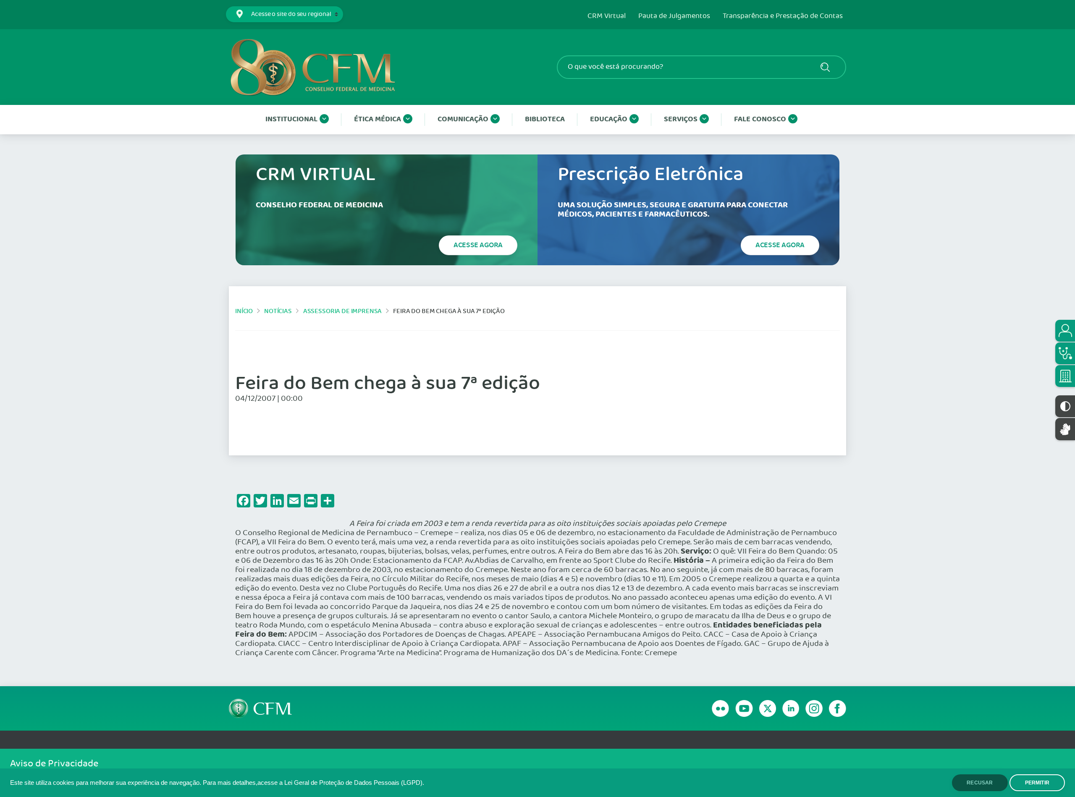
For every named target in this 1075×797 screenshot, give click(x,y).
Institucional (291, 119)
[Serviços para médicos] (1065, 353)
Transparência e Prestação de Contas (783, 16)
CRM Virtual (606, 16)
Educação (608, 119)
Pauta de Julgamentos (674, 16)
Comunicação (463, 119)
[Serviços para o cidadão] (1065, 331)
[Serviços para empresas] (1065, 376)
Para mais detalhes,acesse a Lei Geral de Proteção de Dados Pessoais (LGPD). (313, 782)
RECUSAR (980, 783)
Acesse (478, 245)
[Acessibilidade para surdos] (1065, 429)
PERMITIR (1037, 783)
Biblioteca (545, 119)
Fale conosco (760, 119)
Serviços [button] (680, 119)
